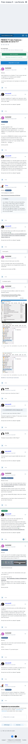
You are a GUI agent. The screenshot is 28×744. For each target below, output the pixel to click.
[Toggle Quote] (3, 198)
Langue (4, 740)
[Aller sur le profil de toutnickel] (2, 69)
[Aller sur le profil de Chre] (2, 186)
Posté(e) (10, 69)
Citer (6, 87)
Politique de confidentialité (14, 740)
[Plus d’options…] (25, 69)
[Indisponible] (14, 562)
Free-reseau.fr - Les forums (12, 2)
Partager (7, 724)
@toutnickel (8, 190)
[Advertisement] (14, 19)
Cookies (24, 740)
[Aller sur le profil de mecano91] (2, 94)
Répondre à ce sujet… (9, 717)
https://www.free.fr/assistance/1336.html (10, 195)
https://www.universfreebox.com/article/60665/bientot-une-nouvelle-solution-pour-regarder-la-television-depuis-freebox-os (14, 235)
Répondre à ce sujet (14, 62)
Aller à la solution (14, 54)
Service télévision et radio (17, 50)
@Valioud (4, 478)
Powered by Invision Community (14, 741)
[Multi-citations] (2, 88)
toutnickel (5, 48)
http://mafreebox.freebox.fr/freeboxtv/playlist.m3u (12, 529)
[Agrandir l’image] (10, 232)
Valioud (18, 410)
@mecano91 (4, 121)
